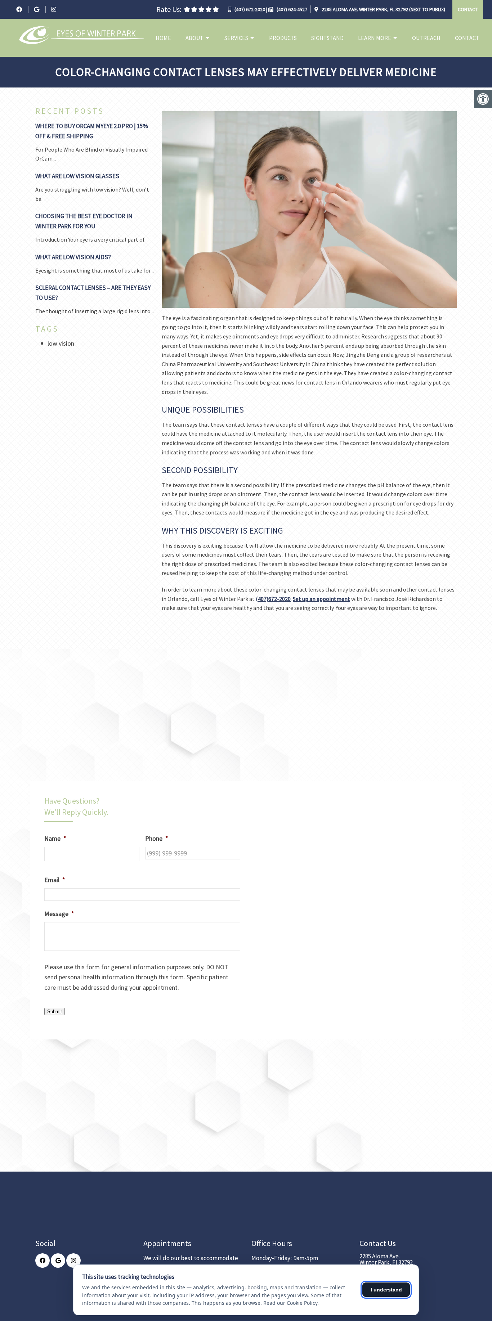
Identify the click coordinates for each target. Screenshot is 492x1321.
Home (163, 37)
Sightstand (327, 37)
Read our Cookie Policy (290, 1302)
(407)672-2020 (273, 598)
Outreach (426, 37)
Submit (54, 1011)
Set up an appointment (321, 598)
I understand (386, 1290)
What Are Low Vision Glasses (77, 176)
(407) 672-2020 (249, 9)
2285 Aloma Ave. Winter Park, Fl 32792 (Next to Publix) (383, 9)
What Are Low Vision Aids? (73, 257)
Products (283, 37)
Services (236, 37)
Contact (468, 9)
